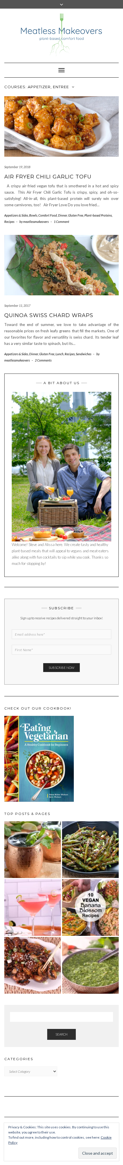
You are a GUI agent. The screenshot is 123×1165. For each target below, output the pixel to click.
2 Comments (43, 360)
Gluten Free (75, 215)
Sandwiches (83, 354)
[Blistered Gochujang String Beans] (90, 849)
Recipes (9, 221)
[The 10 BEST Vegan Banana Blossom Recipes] (90, 907)
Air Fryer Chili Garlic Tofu (48, 177)
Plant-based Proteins (98, 215)
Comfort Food (47, 215)
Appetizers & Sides (16, 215)
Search (61, 1034)
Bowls (33, 215)
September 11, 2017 (17, 305)
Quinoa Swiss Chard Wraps (48, 315)
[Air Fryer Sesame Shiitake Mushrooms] (32, 965)
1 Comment (61, 221)
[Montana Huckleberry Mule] (32, 849)
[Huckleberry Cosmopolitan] (32, 907)
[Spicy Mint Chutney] (90, 965)
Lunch (59, 354)
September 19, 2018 (17, 167)
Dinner (62, 215)
